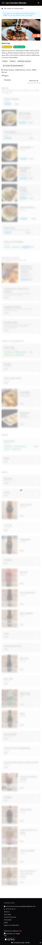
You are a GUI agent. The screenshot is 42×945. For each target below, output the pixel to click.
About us (7, 912)
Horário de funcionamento (14, 66)
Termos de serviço (10, 917)
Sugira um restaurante (11, 925)
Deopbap (7, 80)
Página (5, 76)
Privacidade (8, 920)
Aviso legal (7, 914)
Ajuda (6, 922)
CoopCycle (15, 931)
